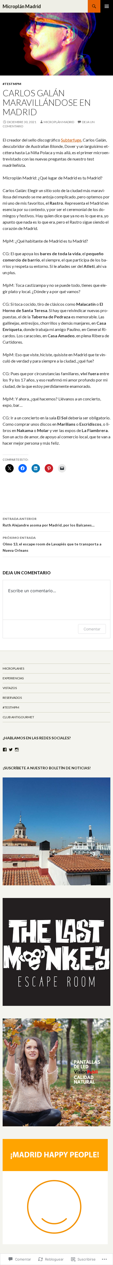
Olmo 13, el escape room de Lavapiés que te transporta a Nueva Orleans (52, 544)
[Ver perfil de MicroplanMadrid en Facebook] (5, 749)
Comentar (92, 629)
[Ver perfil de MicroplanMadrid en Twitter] (11, 749)
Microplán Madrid (22, 6)
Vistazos (10, 688)
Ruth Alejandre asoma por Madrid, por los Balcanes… (49, 522)
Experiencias (13, 678)
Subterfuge (71, 139)
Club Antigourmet (18, 717)
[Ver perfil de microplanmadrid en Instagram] (17, 749)
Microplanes (13, 668)
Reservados (12, 698)
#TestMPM (12, 84)
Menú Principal (106, 6)
